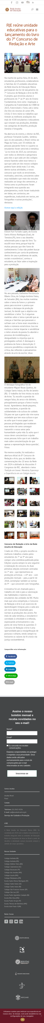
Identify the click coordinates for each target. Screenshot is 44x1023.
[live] (22, 492)
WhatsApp (12, 676)
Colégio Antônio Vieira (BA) (13, 864)
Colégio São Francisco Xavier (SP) (15, 889)
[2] (22, 525)
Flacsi (6, 798)
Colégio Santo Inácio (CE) (12, 884)
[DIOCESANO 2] (9, 503)
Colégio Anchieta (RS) (11, 861)
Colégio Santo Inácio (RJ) (12, 887)
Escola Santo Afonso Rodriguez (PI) (16, 881)
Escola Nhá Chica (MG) (11, 898)
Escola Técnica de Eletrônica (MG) (15, 904)
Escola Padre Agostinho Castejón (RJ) (16, 895)
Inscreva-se (22, 773)
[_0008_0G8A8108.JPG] (9, 492)
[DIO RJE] (22, 503)
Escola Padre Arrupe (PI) (12, 901)
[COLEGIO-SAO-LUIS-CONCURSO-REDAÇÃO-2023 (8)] (35, 503)
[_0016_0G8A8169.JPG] (35, 481)
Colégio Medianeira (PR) (12, 878)
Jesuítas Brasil (9, 796)
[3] (35, 525)
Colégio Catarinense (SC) (12, 867)
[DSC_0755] (22, 536)
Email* (9, 737)
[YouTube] (22, 2)
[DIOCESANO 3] (35, 492)
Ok (23, 1019)
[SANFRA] (35, 514)
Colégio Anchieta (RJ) (11, 858)
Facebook (11, 656)
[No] (41, 1016)
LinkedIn (11, 669)
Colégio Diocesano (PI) (12, 870)
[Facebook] (11, 2)
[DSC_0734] (9, 536)
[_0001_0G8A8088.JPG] (9, 481)
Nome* (9, 729)
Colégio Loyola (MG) (11, 875)
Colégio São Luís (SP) (11, 892)
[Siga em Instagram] (17, 2)
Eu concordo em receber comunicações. (18, 747)
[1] (9, 525)
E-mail (10, 682)
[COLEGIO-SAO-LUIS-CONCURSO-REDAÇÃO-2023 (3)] (9, 514)
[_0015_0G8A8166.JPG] (22, 481)
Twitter (11, 663)
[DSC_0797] (35, 536)
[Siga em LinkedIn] (33, 2)
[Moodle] (28, 2)
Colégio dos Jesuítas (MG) (13, 872)
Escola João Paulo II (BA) (12, 906)
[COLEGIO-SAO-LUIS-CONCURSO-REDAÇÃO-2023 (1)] (22, 514)
